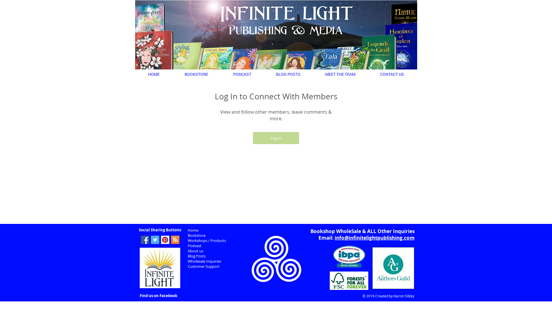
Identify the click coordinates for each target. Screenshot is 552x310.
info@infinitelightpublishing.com (375, 238)
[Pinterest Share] (165, 240)
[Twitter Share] (155, 240)
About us (195, 250)
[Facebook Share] (145, 240)
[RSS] (175, 240)
